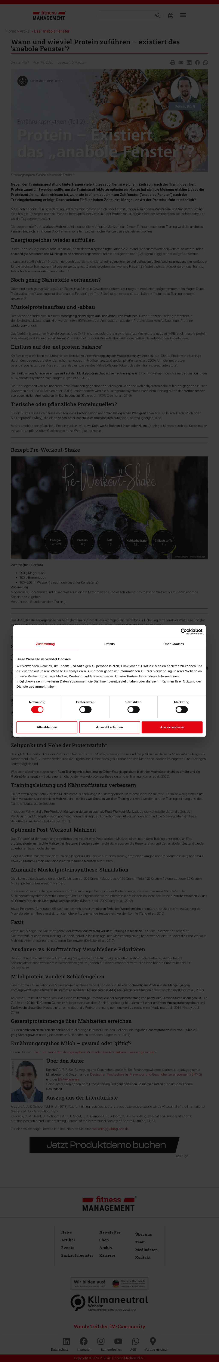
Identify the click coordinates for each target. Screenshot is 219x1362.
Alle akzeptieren (172, 727)
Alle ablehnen (47, 727)
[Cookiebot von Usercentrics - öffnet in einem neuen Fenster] (184, 631)
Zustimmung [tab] (45, 644)
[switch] (85, 709)
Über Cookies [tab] (173, 644)
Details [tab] (109, 644)
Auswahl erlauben (109, 727)
